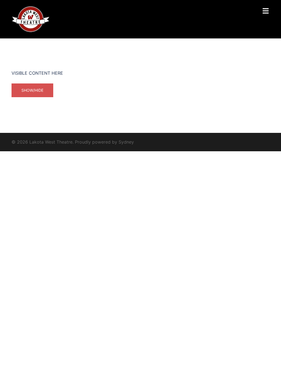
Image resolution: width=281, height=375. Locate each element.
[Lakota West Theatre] (31, 18)
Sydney (126, 142)
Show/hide (32, 90)
